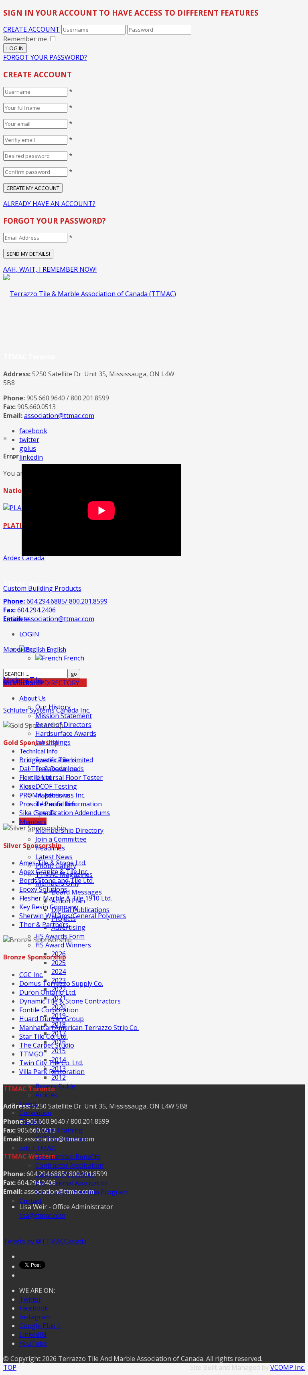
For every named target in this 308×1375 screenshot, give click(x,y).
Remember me (25, 38)
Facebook (33, 1308)
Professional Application (72, 1183)
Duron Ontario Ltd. (47, 992)
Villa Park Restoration (52, 1071)
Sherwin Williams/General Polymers (72, 915)
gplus (27, 448)
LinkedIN (33, 1334)
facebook (33, 430)
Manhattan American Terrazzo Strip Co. (79, 1027)
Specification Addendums (72, 812)
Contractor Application (69, 1165)
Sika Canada (37, 812)
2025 (58, 962)
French (73, 658)
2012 (58, 1077)
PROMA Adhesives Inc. (52, 795)
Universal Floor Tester (69, 777)
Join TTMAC (37, 1147)
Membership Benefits (67, 1156)
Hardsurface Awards (65, 733)
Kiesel (28, 786)
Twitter (30, 1299)
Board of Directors (63, 724)
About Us (32, 698)
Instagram (35, 1316)
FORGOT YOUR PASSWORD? (45, 57)
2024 (58, 971)
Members (33, 821)
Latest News (54, 856)
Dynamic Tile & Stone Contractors (70, 1001)
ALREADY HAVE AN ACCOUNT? (49, 203)
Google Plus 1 (40, 1325)
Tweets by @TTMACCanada (45, 1241)
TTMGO (31, 1054)
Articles (46, 1094)
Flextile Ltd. (36, 777)
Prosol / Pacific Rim (47, 804)
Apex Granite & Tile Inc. (54, 871)
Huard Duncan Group (51, 1018)
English (55, 649)
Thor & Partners (44, 924)
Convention (35, 1112)
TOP (9, 1367)
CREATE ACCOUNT (31, 29)
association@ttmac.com (59, 415)
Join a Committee (61, 839)
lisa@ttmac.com (42, 1215)
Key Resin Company (48, 907)
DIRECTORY (42, 682)
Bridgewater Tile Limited (56, 759)
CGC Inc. (31, 974)
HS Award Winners (63, 945)
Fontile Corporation (49, 1010)
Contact (30, 1200)
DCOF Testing (56, 786)
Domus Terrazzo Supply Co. (61, 983)
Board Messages (76, 892)
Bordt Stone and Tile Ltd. (56, 880)
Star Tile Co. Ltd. (43, 1036)
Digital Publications (80, 909)
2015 (58, 1050)
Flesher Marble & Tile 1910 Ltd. (65, 898)
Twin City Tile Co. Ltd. (51, 1062)
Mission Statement (63, 715)
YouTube (33, 1343)
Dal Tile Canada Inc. (48, 768)
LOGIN (29, 634)
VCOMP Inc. (287, 1367)
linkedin (31, 457)
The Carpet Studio (46, 1045)
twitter (29, 439)
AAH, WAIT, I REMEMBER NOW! (50, 269)
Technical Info (38, 751)
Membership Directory (69, 830)
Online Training (59, 1130)
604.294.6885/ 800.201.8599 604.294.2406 (55, 610)
